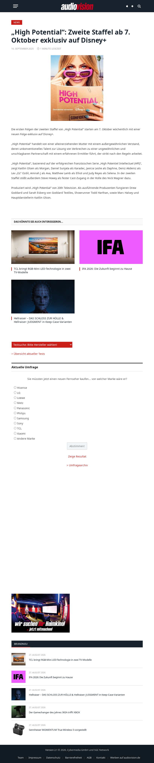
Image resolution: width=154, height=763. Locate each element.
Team (21, 757)
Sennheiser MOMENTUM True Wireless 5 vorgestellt (58, 729)
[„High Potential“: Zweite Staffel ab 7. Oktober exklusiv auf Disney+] (77, 88)
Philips (21, 413)
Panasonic (23, 408)
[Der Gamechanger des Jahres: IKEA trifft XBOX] (18, 712)
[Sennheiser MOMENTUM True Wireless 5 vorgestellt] (18, 729)
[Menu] (15, 6)
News (17, 22)
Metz (20, 403)
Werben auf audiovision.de (125, 757)
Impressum (35, 757)
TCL (19, 428)
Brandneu (21, 643)
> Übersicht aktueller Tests (28, 354)
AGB (89, 757)
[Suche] (139, 6)
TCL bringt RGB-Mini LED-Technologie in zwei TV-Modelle (42, 270)
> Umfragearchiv (77, 465)
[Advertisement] (77, 500)
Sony (20, 423)
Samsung (23, 418)
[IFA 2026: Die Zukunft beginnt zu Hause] (111, 247)
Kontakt (100, 757)
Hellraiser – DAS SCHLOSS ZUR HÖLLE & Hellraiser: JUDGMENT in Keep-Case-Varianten (43, 320)
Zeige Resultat (77, 456)
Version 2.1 (51, 750)
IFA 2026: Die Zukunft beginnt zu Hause (107, 268)
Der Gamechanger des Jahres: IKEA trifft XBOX (54, 712)
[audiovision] (77, 6)
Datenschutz (53, 757)
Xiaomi (21, 433)
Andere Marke (26, 438)
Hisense (22, 387)
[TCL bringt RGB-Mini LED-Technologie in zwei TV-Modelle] (43, 247)
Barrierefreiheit (73, 757)
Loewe (21, 398)
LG (18, 393)
